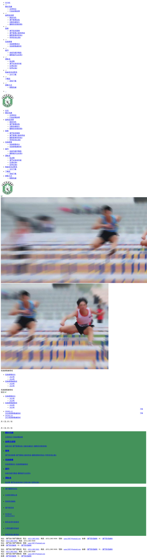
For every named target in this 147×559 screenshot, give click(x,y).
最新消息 (12, 17)
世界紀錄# (13, 68)
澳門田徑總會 (92, 538)
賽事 (7, 28)
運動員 (7, 59)
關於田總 (8, 7)
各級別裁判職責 (15, 53)
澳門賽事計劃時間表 (17, 33)
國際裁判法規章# (15, 55)
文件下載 (12, 74)
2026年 (12, 384)
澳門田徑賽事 (14, 31)
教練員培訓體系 (11, 72)
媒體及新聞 (9, 15)
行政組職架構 (14, 11)
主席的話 (12, 9)
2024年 (12, 379)
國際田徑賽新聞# (15, 24)
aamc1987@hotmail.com (72, 538)
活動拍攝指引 (14, 22)
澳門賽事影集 (14, 20)
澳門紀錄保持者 (15, 63)
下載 (141, 409)
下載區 (7, 79)
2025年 (12, 377)
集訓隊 (12, 61)
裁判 (7, 50)
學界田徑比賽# (15, 37)
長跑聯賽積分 (14, 44)
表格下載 (12, 81)
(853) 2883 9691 (33, 538)
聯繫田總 (12, 87)
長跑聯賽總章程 (15, 46)
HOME (7, 3)
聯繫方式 (8, 85)
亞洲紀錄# (13, 66)
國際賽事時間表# (15, 35)
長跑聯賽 (8, 42)
